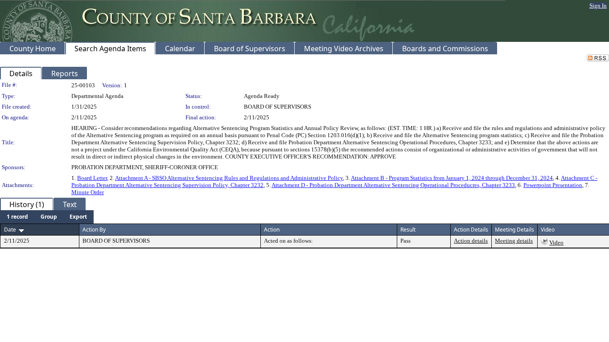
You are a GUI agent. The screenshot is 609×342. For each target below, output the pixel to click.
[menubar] (47, 217)
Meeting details (514, 240)
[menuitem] (17, 217)
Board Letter (92, 178)
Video (556, 242)
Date (10, 229)
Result (408, 229)
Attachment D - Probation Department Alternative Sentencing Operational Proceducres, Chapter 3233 (393, 185)
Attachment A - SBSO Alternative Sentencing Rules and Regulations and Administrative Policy (229, 178)
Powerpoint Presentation (552, 185)
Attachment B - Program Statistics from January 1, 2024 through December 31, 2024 (452, 178)
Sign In (598, 5)
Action (272, 229)
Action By (94, 229)
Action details (471, 240)
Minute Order (87, 192)
